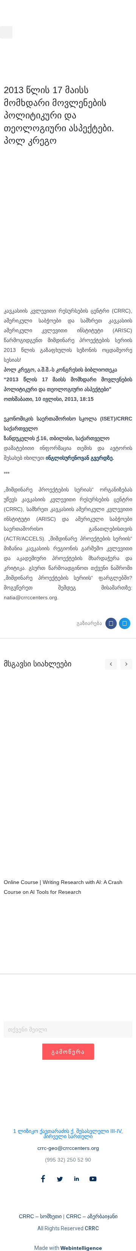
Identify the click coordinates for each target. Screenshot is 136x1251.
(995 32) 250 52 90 (68, 1160)
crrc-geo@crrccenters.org (68, 1148)
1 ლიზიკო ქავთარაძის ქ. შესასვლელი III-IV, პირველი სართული (68, 1133)
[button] (6, 32)
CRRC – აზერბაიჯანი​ (91, 1216)
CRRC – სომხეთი (40, 1216)
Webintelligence (81, 1248)
